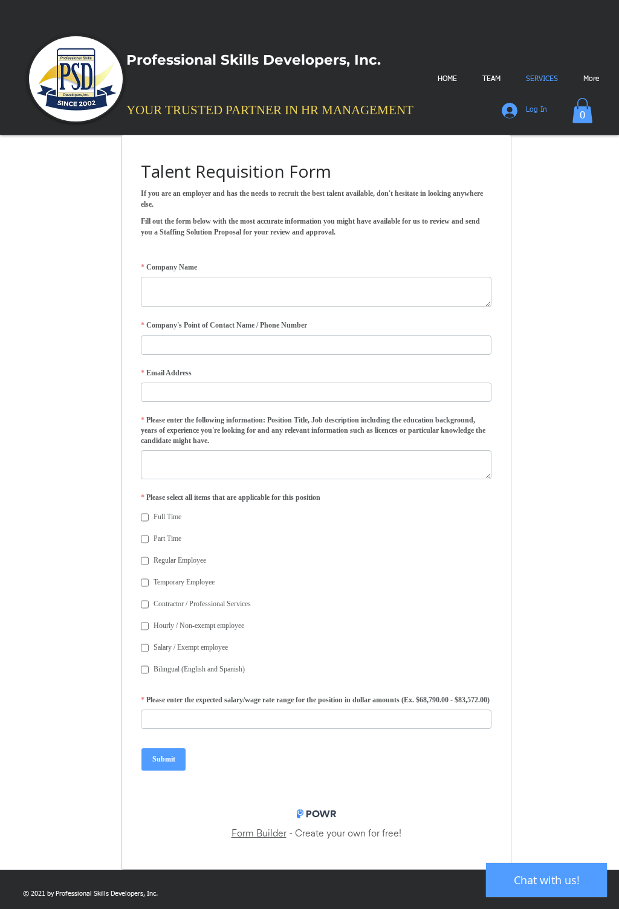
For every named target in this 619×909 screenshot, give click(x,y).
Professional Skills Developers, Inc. (255, 59)
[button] (582, 110)
